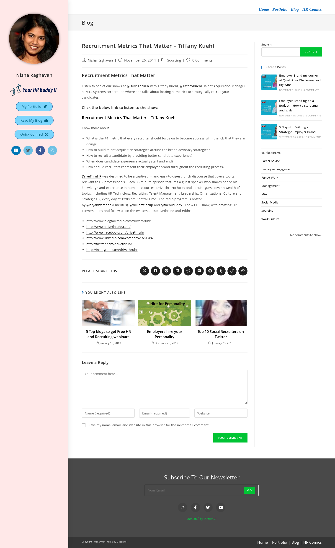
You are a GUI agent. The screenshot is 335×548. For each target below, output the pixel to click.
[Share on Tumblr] (221, 270)
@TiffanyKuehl (191, 86)
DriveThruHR (91, 176)
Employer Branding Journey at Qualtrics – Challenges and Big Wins (300, 80)
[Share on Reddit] (210, 270)
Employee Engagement (277, 169)
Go (249, 490)
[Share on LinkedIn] (177, 270)
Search (266, 44)
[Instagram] (52, 150)
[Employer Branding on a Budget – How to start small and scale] (269, 107)
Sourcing (174, 60)
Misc (264, 194)
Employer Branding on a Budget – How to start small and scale (299, 105)
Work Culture (270, 219)
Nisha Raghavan (34, 75)
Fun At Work (269, 177)
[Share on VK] (199, 270)
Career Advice (270, 161)
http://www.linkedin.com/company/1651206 (119, 238)
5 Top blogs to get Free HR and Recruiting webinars (108, 334)
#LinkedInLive (271, 153)
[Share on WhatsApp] (242, 270)
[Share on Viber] (188, 270)
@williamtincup (141, 205)
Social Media (269, 202)
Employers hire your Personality (164, 334)
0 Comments (202, 60)
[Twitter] (28, 150)
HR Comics (312, 9)
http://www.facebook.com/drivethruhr (115, 232)
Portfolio (279, 9)
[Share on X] (144, 270)
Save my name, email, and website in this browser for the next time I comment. (149, 425)
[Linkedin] (16, 150)
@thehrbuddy (171, 205)
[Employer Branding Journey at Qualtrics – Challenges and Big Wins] (269, 82)
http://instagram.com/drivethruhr (112, 249)
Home (264, 9)
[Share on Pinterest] (166, 270)
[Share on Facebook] (155, 270)
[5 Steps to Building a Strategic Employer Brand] (269, 131)
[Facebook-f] (40, 150)
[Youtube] (220, 507)
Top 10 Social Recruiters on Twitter (221, 334)
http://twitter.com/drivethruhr (109, 244)
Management (270, 186)
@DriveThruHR (138, 86)
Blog (295, 9)
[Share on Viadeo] (232, 270)
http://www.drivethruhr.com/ (108, 226)
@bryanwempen (98, 205)
